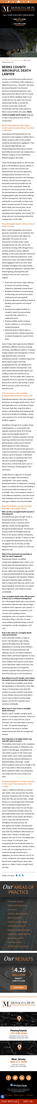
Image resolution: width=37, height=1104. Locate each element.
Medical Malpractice (18, 913)
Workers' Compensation (19, 934)
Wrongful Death (16, 938)
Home (8, 1)
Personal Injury (15, 901)
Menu (28, 1)
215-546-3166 (20, 23)
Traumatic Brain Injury (19, 930)
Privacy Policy (19, 1095)
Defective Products (17, 905)
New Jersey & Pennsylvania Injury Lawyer (12, 60)
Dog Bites (12, 909)
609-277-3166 (20, 19)
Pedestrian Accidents (18, 946)
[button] (6, 974)
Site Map (30, 1095)
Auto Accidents (15, 942)
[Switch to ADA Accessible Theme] (2, 1097)
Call (13, 1)
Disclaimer (8, 1095)
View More (18, 987)
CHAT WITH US (9, 1101)
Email (18, 1)
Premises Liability (16, 926)
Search (23, 1)
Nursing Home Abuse (17, 922)
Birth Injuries (15, 918)
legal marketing (23, 1090)
